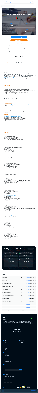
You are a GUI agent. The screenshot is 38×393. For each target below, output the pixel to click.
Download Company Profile (8, 361)
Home (11, 2)
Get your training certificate (23, 344)
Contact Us (6, 348)
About (8, 62)
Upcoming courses (22, 343)
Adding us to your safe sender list (8, 360)
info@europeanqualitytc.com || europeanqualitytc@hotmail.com (12, 378)
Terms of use (6, 354)
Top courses (21, 342)
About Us (6, 347)
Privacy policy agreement (7, 356)
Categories (6, 343)
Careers (5, 349)
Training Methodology (19, 62)
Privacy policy (33, 390)
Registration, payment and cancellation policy (10, 357)
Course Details (28, 277)
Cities (5, 344)
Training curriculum (7, 355)
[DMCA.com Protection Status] (33, 318)
